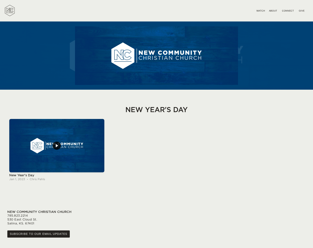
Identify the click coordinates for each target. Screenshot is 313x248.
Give (302, 10)
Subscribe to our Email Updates (38, 233)
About (273, 10)
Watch (260, 10)
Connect (288, 10)
